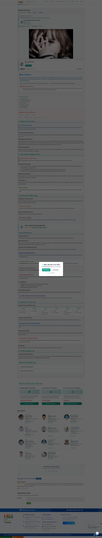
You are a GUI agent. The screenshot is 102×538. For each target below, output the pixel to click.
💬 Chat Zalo (46, 269)
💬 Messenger (55, 269)
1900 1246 (53, 272)
